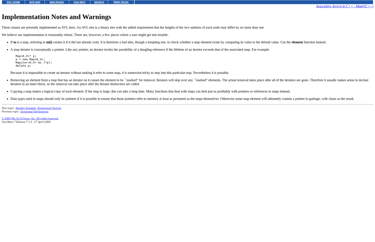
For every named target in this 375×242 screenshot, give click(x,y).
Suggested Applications (34, 111)
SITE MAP (34, 2)
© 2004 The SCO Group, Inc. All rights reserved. (30, 118)
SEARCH (99, 2)
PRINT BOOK (121, 2)
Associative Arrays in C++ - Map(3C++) (344, 6)
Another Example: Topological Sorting (38, 108)
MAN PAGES (57, 2)
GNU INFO (80, 2)
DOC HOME (13, 2)
